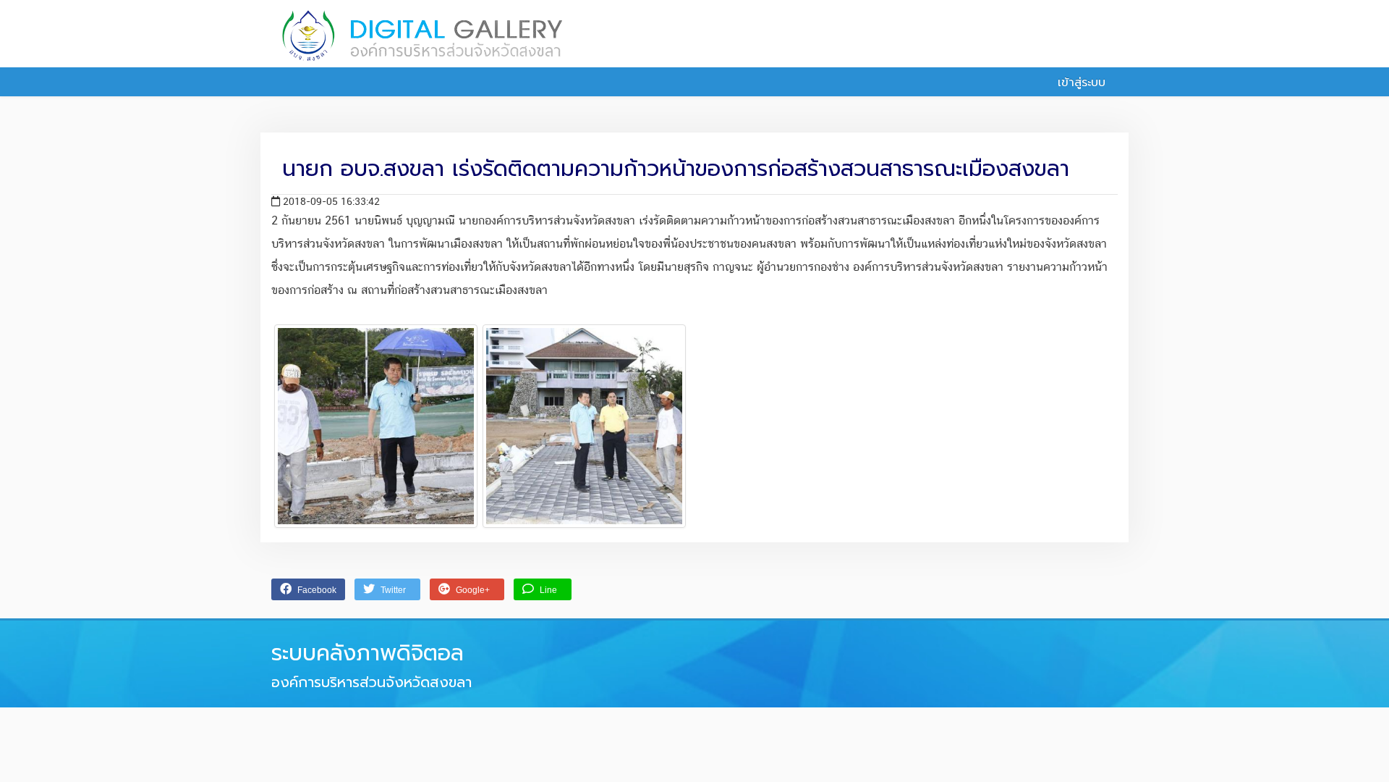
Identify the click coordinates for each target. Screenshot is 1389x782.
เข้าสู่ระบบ (1079, 82)
